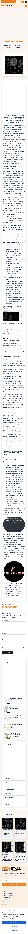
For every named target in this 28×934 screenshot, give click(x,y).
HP (2, 853)
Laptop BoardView (17, 41)
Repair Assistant (15, 589)
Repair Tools (14, 805)
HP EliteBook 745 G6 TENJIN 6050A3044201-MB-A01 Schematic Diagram (16, 735)
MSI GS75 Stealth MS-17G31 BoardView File (6, 835)
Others (4, 831)
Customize (14, 926)
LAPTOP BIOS (14, 793)
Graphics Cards (14, 786)
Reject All (14, 931)
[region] (14, 920)
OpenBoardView (8, 330)
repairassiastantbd (14, 593)
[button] (22, 2)
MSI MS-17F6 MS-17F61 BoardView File (19, 835)
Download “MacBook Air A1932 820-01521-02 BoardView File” (14, 524)
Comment (5, 620)
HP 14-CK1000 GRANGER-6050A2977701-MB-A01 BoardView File (7, 858)
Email (4, 640)
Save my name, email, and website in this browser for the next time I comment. (13, 648)
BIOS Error (14, 779)
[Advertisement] (14, 24)
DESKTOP (14, 782)
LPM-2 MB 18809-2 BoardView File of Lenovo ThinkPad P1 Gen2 (20, 858)
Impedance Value (14, 790)
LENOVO (17, 854)
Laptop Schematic (14, 801)
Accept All (14, 922)
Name (4, 633)
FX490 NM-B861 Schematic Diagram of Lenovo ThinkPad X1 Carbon (17, 726)
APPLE (8, 41)
